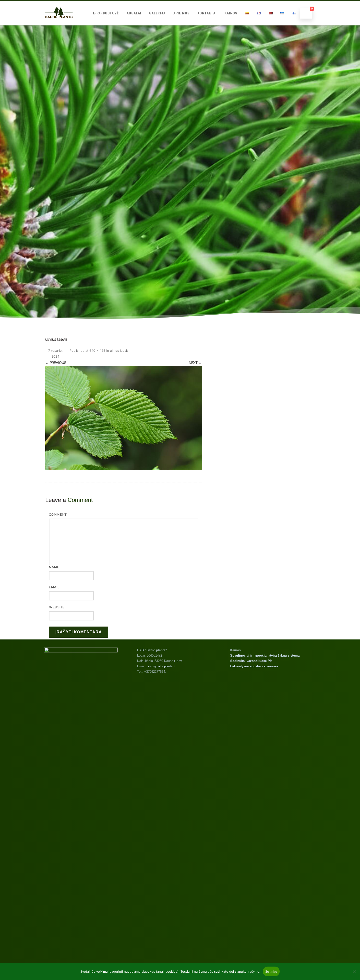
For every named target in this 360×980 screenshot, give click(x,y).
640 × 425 (97, 350)
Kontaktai (207, 13)
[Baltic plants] (58, 23)
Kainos (231, 13)
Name (54, 567)
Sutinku (271, 971)
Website (57, 607)
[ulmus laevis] (123, 418)
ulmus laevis (119, 350)
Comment (58, 514)
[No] (353, 971)
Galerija (157, 13)
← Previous (55, 363)
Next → (195, 363)
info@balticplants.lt (161, 666)
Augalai (134, 13)
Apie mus (181, 13)
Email (54, 587)
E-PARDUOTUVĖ (106, 13)
